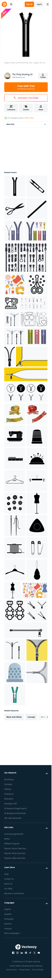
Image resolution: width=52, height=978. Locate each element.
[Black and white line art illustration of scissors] (14, 351)
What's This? (29, 118)
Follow (43, 77)
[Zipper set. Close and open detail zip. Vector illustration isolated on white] (14, 420)
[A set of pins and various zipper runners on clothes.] (18, 370)
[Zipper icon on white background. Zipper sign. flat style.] (31, 440)
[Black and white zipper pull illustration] (14, 893)
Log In (39, 4)
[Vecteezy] (4, 4)
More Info (10, 124)
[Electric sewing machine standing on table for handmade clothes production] (33, 348)
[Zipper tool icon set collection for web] (25, 496)
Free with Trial (26, 87)
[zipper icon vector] (14, 915)
